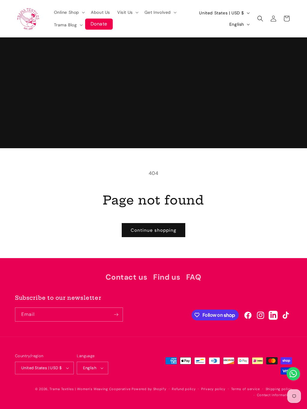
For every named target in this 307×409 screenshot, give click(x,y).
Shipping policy (279, 389)
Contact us (126, 277)
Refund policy (183, 389)
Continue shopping (153, 230)
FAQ (193, 277)
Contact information (274, 395)
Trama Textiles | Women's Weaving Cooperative (89, 389)
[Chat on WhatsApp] (293, 373)
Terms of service (245, 389)
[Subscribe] (116, 314)
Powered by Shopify (149, 389)
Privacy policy (213, 389)
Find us (166, 277)
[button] (69, 12)
